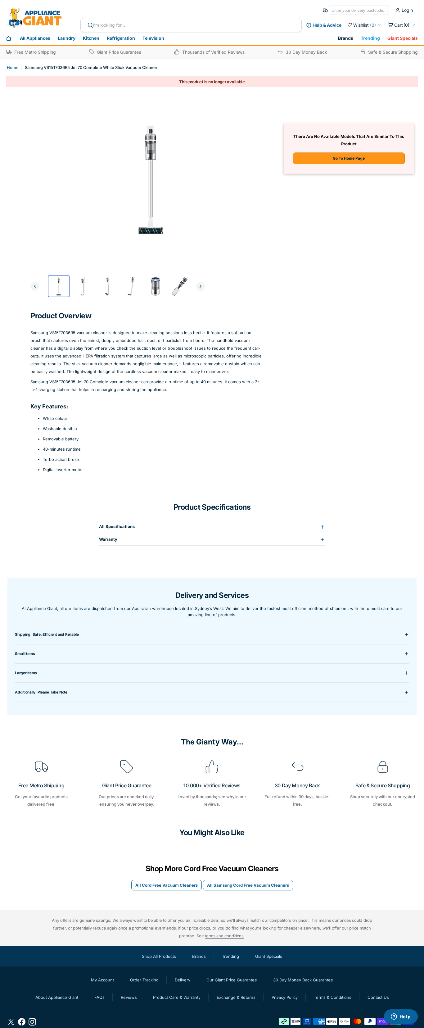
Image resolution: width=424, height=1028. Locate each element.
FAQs (99, 997)
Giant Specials (402, 38)
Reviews (129, 997)
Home (13, 67)
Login (407, 10)
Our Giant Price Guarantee (231, 979)
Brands (345, 38)
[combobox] (191, 25)
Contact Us (378, 997)
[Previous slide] (34, 286)
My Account (102, 979)
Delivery (182, 979)
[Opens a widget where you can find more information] (401, 1017)
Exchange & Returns (236, 997)
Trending (370, 38)
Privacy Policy (285, 997)
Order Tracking (144, 979)
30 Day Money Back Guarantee (303, 979)
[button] (401, 25)
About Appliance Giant (56, 997)
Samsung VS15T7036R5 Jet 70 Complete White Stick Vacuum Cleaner (91, 67)
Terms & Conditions (332, 997)
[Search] (88, 25)
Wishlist (364, 25)
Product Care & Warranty (177, 997)
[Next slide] (200, 286)
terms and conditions (224, 935)
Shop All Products (159, 956)
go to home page (349, 158)
